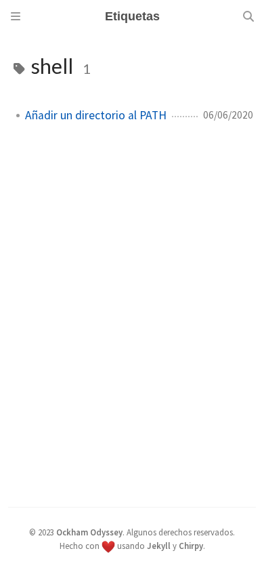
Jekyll (159, 545)
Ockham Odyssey (89, 532)
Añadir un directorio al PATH (96, 115)
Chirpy (191, 545)
